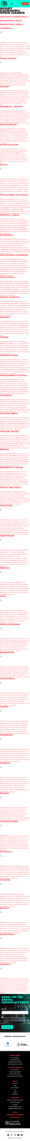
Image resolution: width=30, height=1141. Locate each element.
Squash (5, 568)
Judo (3, 596)
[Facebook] (22, 1135)
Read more (23, 85)
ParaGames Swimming (14, 255)
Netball (5, 763)
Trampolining (9, 355)
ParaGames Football (14, 375)
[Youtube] (18, 1135)
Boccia (4, 449)
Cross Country (10, 297)
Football (6, 395)
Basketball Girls (11, 24)
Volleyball (7, 277)
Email (4, 1009)
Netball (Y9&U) (9, 215)
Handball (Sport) (11, 107)
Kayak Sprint (8, 125)
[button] (11, 3)
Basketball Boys (11, 21)
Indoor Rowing (10, 624)
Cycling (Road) (9, 431)
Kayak (4, 165)
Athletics (6, 506)
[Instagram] (15, 1135)
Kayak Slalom (9, 145)
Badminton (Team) (11, 467)
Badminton (7, 652)
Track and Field (10, 487)
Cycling (5, 880)
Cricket (5, 317)
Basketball (7, 934)
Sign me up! (7, 1027)
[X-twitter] (12, 1135)
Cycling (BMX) (9, 413)
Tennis (4, 337)
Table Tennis (8, 58)
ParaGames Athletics (14, 195)
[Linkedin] (8, 1135)
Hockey (5, 87)
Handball (6, 28)
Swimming (6, 235)
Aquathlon (7, 536)
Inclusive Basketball (14, 17)
